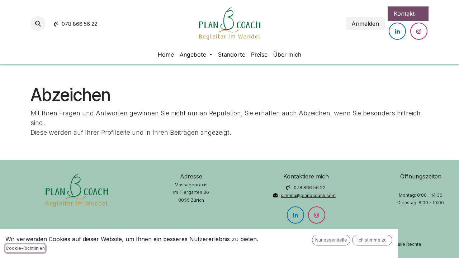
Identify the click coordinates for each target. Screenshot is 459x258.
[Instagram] (418, 31)
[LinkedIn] (397, 31)
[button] (38, 23)
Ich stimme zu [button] (372, 240)
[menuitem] (166, 54)
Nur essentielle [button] (331, 240)
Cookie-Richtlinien (25, 248)
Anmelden (365, 23)
